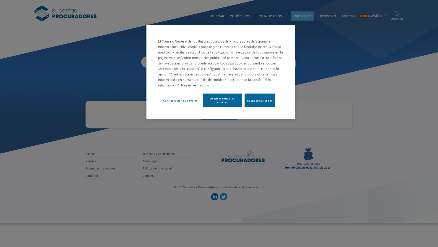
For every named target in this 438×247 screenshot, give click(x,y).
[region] (220, 72)
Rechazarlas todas (260, 100)
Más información (195, 85)
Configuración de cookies (180, 100)
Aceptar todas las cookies (222, 100)
